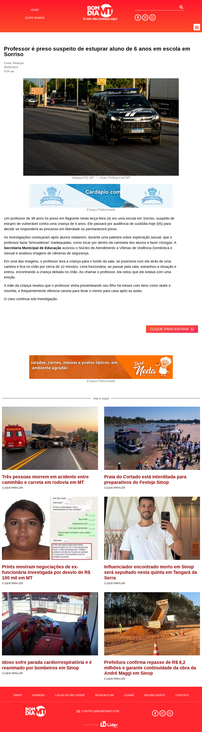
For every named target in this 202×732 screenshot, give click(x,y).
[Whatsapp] (152, 17)
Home (35, 9)
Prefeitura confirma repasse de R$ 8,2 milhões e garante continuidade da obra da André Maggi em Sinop (150, 668)
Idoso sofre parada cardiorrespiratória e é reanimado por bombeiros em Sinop (47, 665)
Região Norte (154, 695)
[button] (197, 27)
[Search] (181, 7)
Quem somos (34, 17)
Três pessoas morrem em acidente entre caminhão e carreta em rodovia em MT (45, 479)
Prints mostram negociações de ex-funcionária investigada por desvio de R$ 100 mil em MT (46, 572)
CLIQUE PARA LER (12, 487)
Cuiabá (129, 695)
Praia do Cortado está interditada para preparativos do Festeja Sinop (145, 479)
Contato (182, 695)
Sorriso (38, 695)
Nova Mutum (104, 695)
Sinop (17, 695)
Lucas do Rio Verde (70, 695)
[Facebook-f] (138, 17)
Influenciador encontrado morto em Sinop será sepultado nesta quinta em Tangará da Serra (150, 572)
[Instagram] (145, 17)
